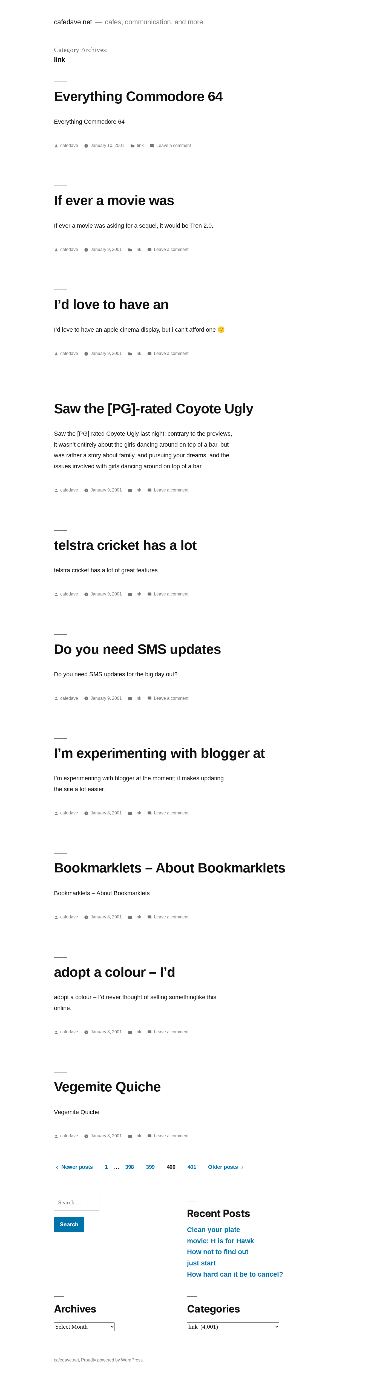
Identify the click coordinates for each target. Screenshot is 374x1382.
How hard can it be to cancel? (235, 1274)
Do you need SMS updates (137, 649)
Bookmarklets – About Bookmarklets (169, 867)
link (140, 145)
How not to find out (217, 1252)
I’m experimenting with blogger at (159, 753)
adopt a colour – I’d (114, 971)
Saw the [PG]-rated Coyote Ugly (153, 408)
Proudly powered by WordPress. (112, 1360)
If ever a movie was (114, 200)
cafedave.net (73, 22)
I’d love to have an (111, 304)
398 (129, 1167)
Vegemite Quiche (107, 1086)
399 (150, 1167)
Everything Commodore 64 (138, 96)
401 (192, 1167)
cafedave (69, 145)
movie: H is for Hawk (220, 1241)
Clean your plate (213, 1229)
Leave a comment (173, 145)
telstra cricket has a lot (125, 545)
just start (201, 1263)
